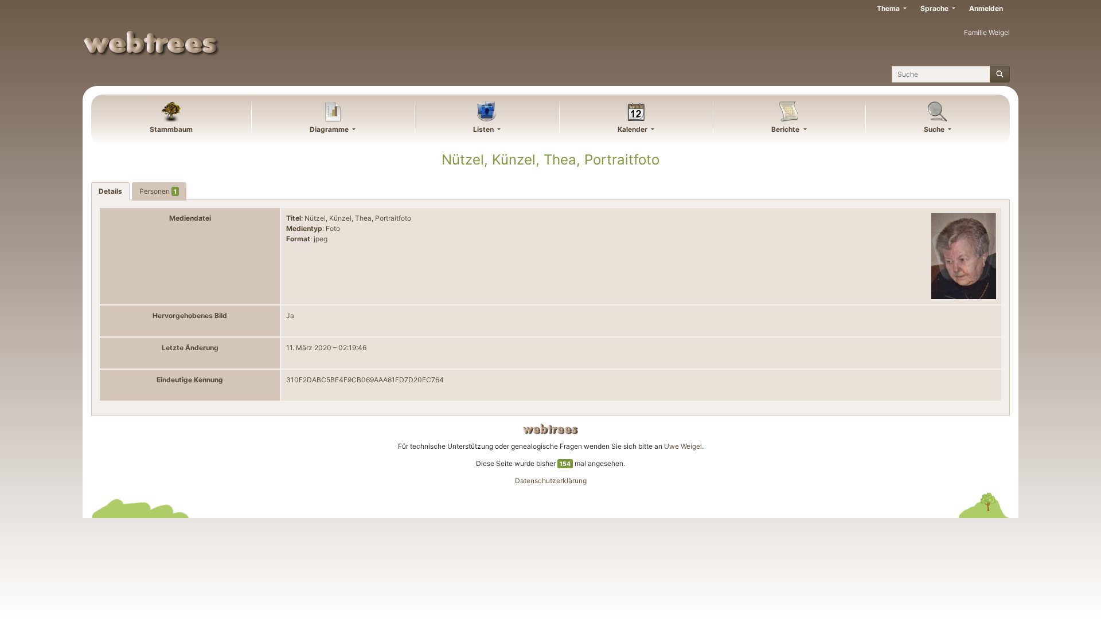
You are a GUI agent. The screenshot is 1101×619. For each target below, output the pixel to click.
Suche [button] (935, 129)
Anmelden (986, 8)
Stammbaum (171, 129)
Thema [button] (889, 8)
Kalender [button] (633, 129)
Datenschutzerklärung (551, 480)
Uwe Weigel (683, 446)
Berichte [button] (786, 129)
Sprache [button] (935, 8)
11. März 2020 (308, 347)
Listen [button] (484, 129)
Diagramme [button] (330, 129)
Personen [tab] (158, 191)
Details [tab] (110, 191)
